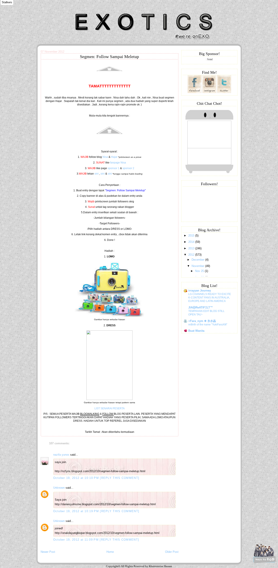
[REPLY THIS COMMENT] (119, 478)
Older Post (172, 551)
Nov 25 (200, 271)
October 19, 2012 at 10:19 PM (76, 511)
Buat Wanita (196, 330)
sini (96, 173)
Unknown (59, 487)
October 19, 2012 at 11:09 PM (76, 539)
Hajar (114, 156)
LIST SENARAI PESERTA (109, 408)
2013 (191, 248)
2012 (191, 254)
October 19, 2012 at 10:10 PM (76, 478)
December (198, 259)
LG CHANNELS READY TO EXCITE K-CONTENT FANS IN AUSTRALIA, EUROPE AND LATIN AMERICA (209, 298)
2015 (191, 235)
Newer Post (48, 551)
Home (110, 551)
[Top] (264, 553)
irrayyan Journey (199, 290)
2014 (191, 241)
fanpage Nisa (118, 162)
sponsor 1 (113, 168)
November (198, 266)
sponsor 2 (128, 168)
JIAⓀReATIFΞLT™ (200, 307)
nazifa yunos (61, 454)
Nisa (105, 156)
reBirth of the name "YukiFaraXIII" (207, 324)
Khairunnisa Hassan (88, 11)
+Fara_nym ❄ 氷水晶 (202, 321)
